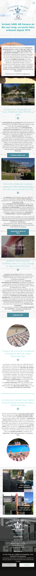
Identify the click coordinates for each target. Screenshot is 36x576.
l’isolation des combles (16, 220)
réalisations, (6, 433)
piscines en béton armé (27, 413)
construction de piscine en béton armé (23, 70)
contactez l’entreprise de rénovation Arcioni (21, 309)
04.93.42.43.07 (19, 545)
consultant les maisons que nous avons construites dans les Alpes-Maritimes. (19, 149)
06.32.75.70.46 (19, 547)
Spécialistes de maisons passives (13, 301)
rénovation (26, 378)
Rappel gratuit (18, 315)
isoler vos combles (23, 381)
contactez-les (16, 225)
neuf (14, 378)
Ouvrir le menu (34, 3)
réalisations (26, 74)
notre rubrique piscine (17, 433)
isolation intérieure (14, 67)
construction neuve (19, 66)
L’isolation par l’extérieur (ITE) (13, 274)
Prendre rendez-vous (18, 155)
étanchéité (22, 222)
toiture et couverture (9, 69)
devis (24, 227)
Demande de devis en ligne (18, 232)
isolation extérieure (26, 67)
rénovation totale (17, 202)
